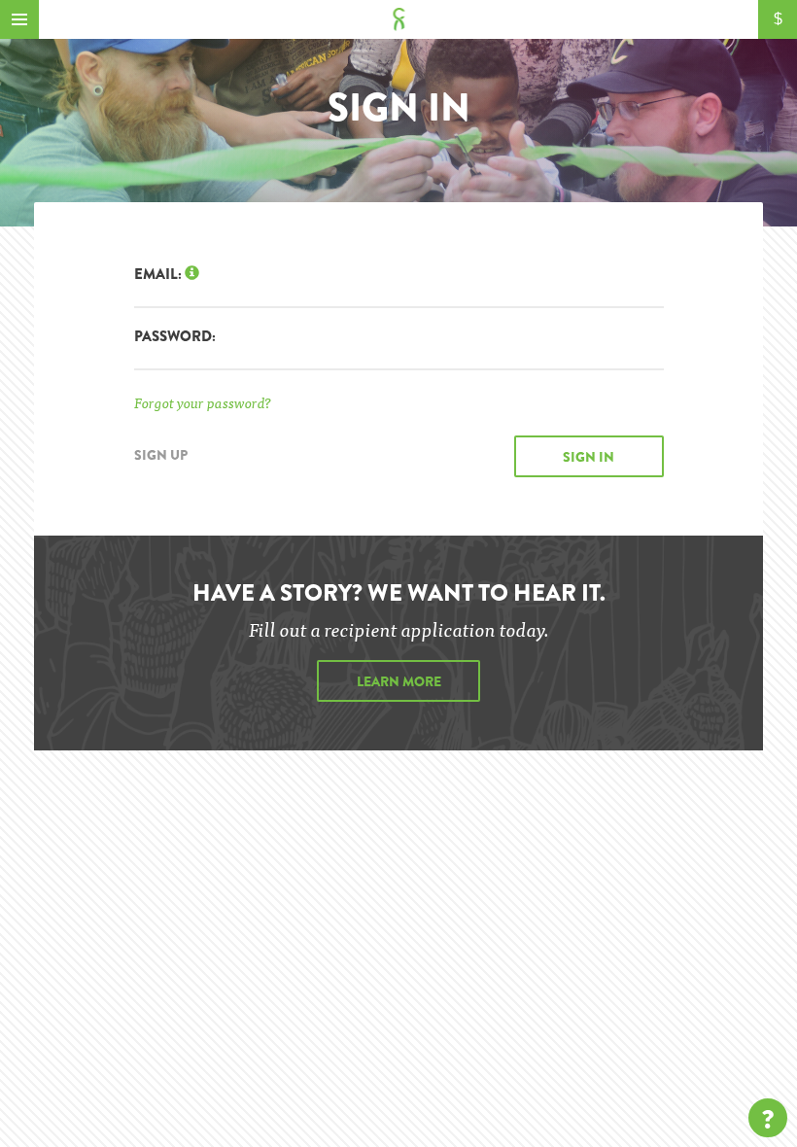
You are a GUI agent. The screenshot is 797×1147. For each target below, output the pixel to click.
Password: (175, 336)
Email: (159, 274)
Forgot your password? (202, 402)
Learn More (399, 681)
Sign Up (161, 455)
